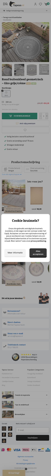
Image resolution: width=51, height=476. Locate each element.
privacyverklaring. (39, 241)
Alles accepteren (38, 252)
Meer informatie (15, 252)
